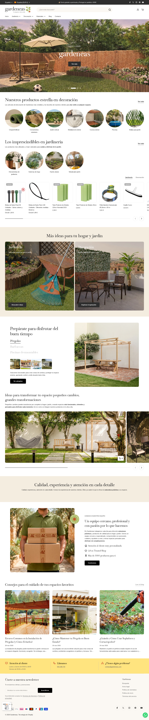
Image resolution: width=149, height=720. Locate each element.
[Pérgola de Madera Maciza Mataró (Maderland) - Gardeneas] (26, 364)
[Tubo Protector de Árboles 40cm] (86, 192)
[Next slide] (80, 88)
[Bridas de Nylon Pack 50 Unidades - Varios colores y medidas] (15, 192)
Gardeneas (14, 715)
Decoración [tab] (140, 177)
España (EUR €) (22, 2)
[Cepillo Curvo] (133, 192)
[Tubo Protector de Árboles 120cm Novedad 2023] (63, 192)
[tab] (15, 341)
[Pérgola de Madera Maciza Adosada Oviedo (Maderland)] (36, 364)
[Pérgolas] (106, 355)
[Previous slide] (69, 88)
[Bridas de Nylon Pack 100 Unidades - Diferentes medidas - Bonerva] (39, 192)
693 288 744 (61, 667)
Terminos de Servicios (30, 696)
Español (7, 2)
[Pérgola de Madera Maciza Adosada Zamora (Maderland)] (47, 364)
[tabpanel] (37, 371)
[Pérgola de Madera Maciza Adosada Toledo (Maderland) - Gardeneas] (15, 364)
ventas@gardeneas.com (113, 667)
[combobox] (74, 9)
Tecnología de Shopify (25, 715)
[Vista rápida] (22, 186)
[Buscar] (109, 9)
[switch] (7, 708)
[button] (73, 88)
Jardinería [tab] (128, 177)
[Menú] (10, 703)
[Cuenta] (138, 9)
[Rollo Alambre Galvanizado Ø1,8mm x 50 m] (110, 192)
